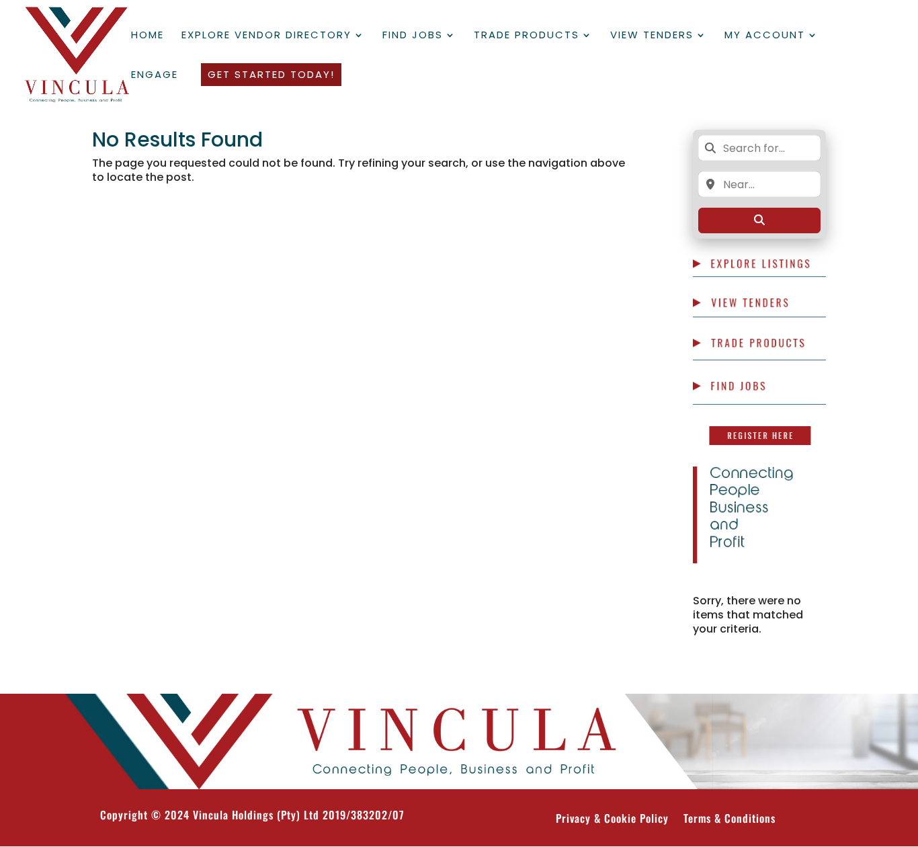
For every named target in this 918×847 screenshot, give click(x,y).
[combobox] (759, 148)
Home (147, 36)
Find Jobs (412, 36)
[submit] (759, 220)
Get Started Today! (271, 74)
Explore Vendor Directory (266, 36)
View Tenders (652, 36)
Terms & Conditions (729, 819)
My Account (764, 36)
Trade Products (526, 36)
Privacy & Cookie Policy (612, 819)
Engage (154, 75)
